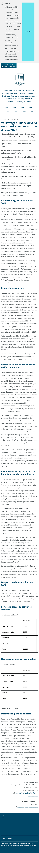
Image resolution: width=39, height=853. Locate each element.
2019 (32, 111)
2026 (6, 107)
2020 (24, 111)
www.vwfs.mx (33, 796)
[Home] (2, 817)
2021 (16, 111)
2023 (30, 107)
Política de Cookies (11, 59)
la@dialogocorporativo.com (28, 807)
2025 (14, 107)
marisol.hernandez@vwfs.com (27, 793)
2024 (22, 107)
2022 (8, 111)
